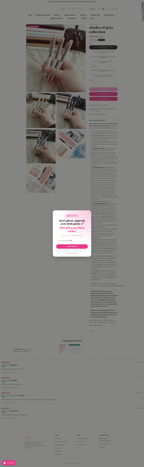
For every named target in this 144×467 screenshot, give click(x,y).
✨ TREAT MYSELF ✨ (72, 246)
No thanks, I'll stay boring (72, 253)
